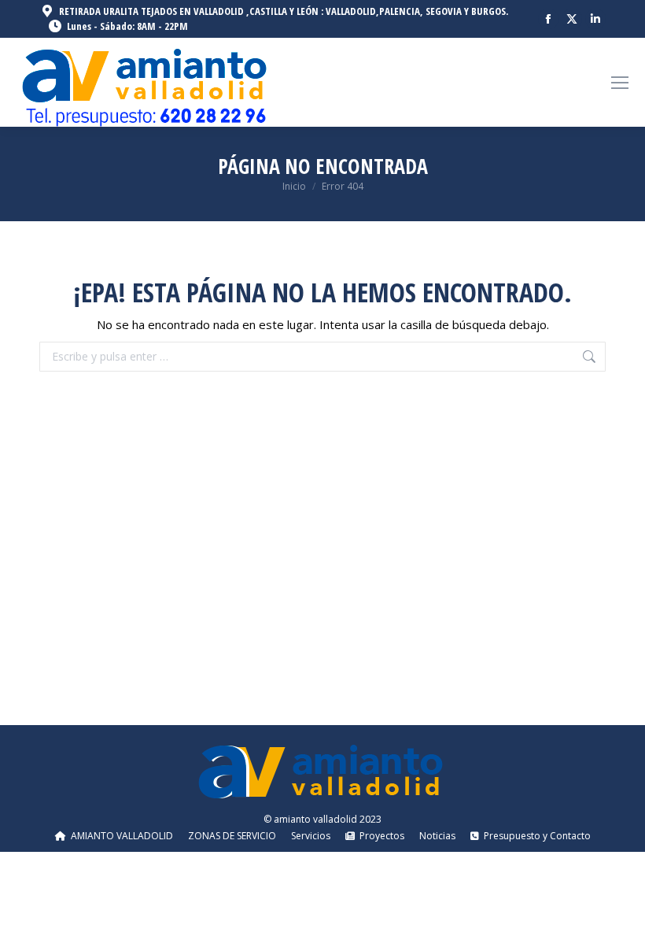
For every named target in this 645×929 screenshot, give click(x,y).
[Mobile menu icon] (619, 82)
